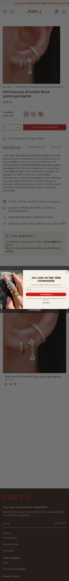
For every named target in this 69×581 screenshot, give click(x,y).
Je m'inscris (46, 294)
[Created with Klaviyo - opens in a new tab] (34, 310)
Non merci (46, 302)
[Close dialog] (67, 272)
